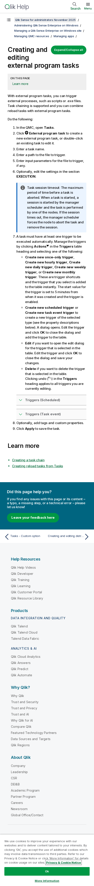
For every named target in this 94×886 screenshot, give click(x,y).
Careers (17, 803)
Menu (88, 8)
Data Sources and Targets (30, 739)
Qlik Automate (21, 675)
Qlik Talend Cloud (24, 632)
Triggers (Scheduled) (42, 400)
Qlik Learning (20, 586)
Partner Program (23, 796)
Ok (47, 871)
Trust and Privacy (24, 708)
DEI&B (15, 784)
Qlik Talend (19, 626)
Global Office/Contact (27, 815)
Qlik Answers (21, 663)
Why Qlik (17, 696)
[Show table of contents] (8, 20)
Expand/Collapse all (68, 49)
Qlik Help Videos (23, 567)
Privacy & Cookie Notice (63, 862)
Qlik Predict (19, 669)
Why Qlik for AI (22, 720)
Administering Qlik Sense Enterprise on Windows (46, 25)
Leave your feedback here (33, 517)
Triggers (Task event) (43, 414)
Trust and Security (24, 702)
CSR (14, 778)
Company (18, 766)
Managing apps (64, 36)
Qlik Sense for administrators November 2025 (45, 20)
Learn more (20, 84)
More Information (47, 880)
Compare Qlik (21, 726)
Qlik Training (20, 580)
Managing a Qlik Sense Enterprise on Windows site (48, 30)
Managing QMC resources (31, 36)
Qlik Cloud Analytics (25, 656)
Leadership (19, 772)
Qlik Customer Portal (26, 592)
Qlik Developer (22, 573)
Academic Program (25, 790)
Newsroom (19, 809)
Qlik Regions (20, 745)
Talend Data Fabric (25, 638)
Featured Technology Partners (34, 733)
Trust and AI (20, 714)
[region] (47, 860)
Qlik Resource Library (27, 598)
